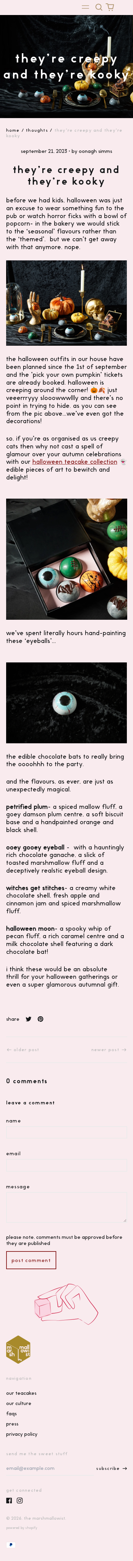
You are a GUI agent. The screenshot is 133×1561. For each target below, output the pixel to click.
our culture (18, 1403)
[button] (99, 7)
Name (13, 1120)
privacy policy (22, 1434)
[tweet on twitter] (29, 1019)
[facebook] (9, 1501)
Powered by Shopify (21, 1528)
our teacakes (21, 1393)
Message (18, 1186)
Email (13, 1153)
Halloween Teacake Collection (74, 461)
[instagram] (20, 1501)
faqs (11, 1413)
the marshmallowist (44, 1518)
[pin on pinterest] (41, 1019)
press (12, 1424)
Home (13, 130)
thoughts (37, 130)
